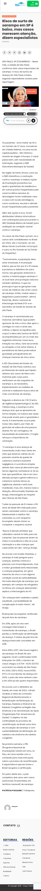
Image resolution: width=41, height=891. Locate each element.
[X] (9, 52)
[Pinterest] (14, 52)
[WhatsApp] (19, 52)
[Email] (29, 52)
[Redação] (7, 808)
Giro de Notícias (9, 16)
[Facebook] (4, 52)
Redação (14, 806)
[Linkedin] (24, 52)
